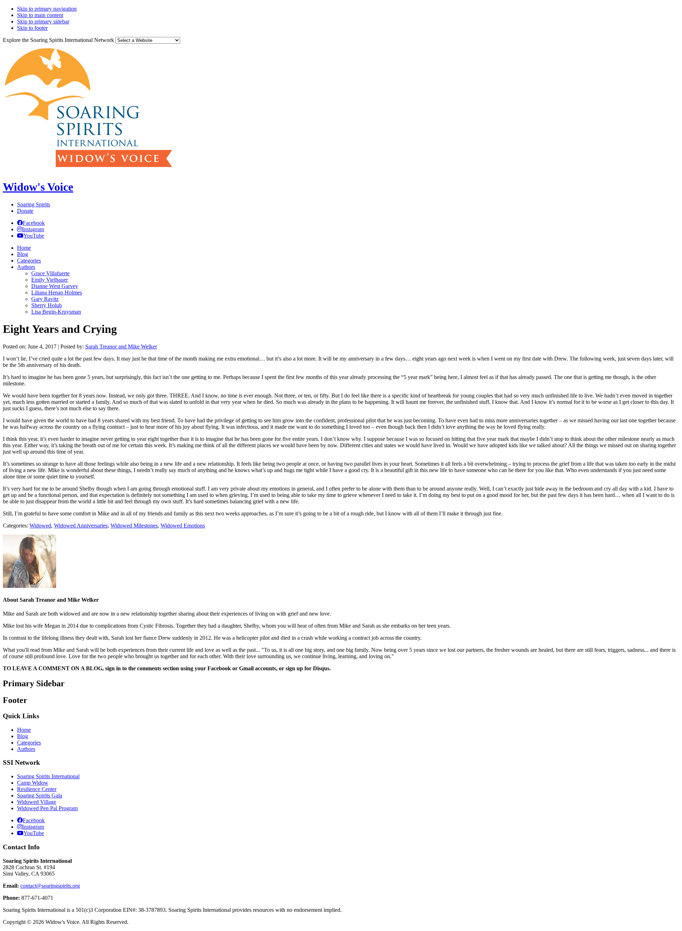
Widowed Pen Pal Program (47, 808)
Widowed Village (36, 802)
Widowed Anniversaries (81, 526)
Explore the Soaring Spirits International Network (58, 40)
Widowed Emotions (183, 526)
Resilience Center (36, 789)
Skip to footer (32, 28)
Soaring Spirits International (48, 776)
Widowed (40, 526)
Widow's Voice (38, 186)
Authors (26, 749)
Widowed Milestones (134, 526)
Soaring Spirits (33, 204)
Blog (22, 736)
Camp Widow (32, 783)
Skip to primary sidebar (43, 21)
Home (24, 730)
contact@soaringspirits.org (50, 886)
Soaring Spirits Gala (39, 795)
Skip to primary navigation (47, 9)
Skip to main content (40, 15)
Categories (29, 743)
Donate (25, 211)
